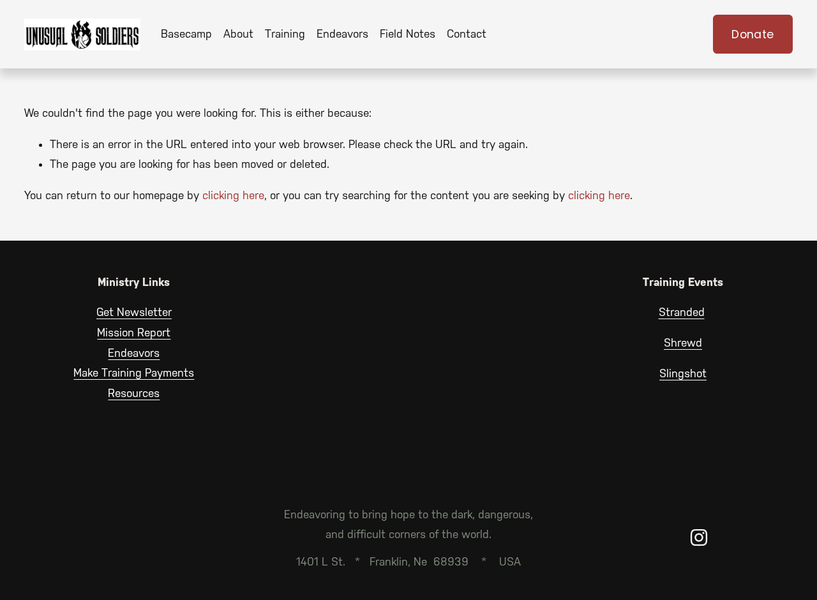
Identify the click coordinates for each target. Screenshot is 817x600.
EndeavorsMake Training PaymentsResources (133, 373)
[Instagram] (699, 537)
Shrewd (683, 342)
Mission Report (133, 332)
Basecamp (186, 33)
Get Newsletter (134, 312)
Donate (752, 34)
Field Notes (407, 33)
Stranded (682, 312)
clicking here (233, 195)
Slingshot (683, 373)
